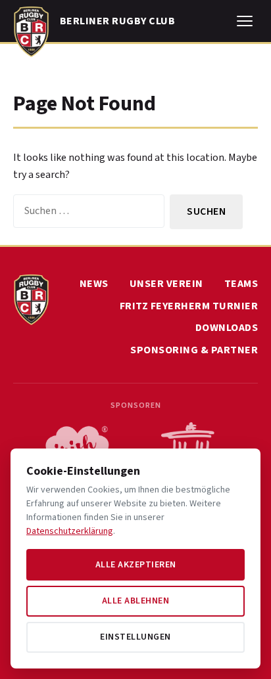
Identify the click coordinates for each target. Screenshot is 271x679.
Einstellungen (135, 637)
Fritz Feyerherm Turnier (189, 306)
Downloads (227, 327)
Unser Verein (166, 283)
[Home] (31, 29)
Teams (241, 283)
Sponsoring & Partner (194, 350)
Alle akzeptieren (135, 564)
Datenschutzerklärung (69, 531)
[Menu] (245, 21)
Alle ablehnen (136, 600)
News (94, 283)
